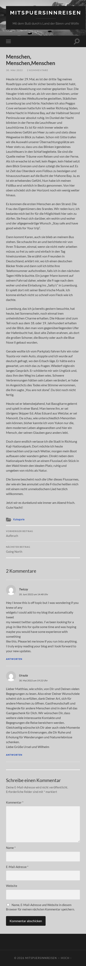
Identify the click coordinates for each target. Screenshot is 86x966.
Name (11, 847)
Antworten (14, 659)
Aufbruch (19, 534)
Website (11, 885)
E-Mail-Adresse (17, 867)
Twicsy (23, 589)
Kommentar (14, 802)
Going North (18, 549)
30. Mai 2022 (14, 70)
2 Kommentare (37, 70)
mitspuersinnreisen (45, 12)
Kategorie (19, 519)
